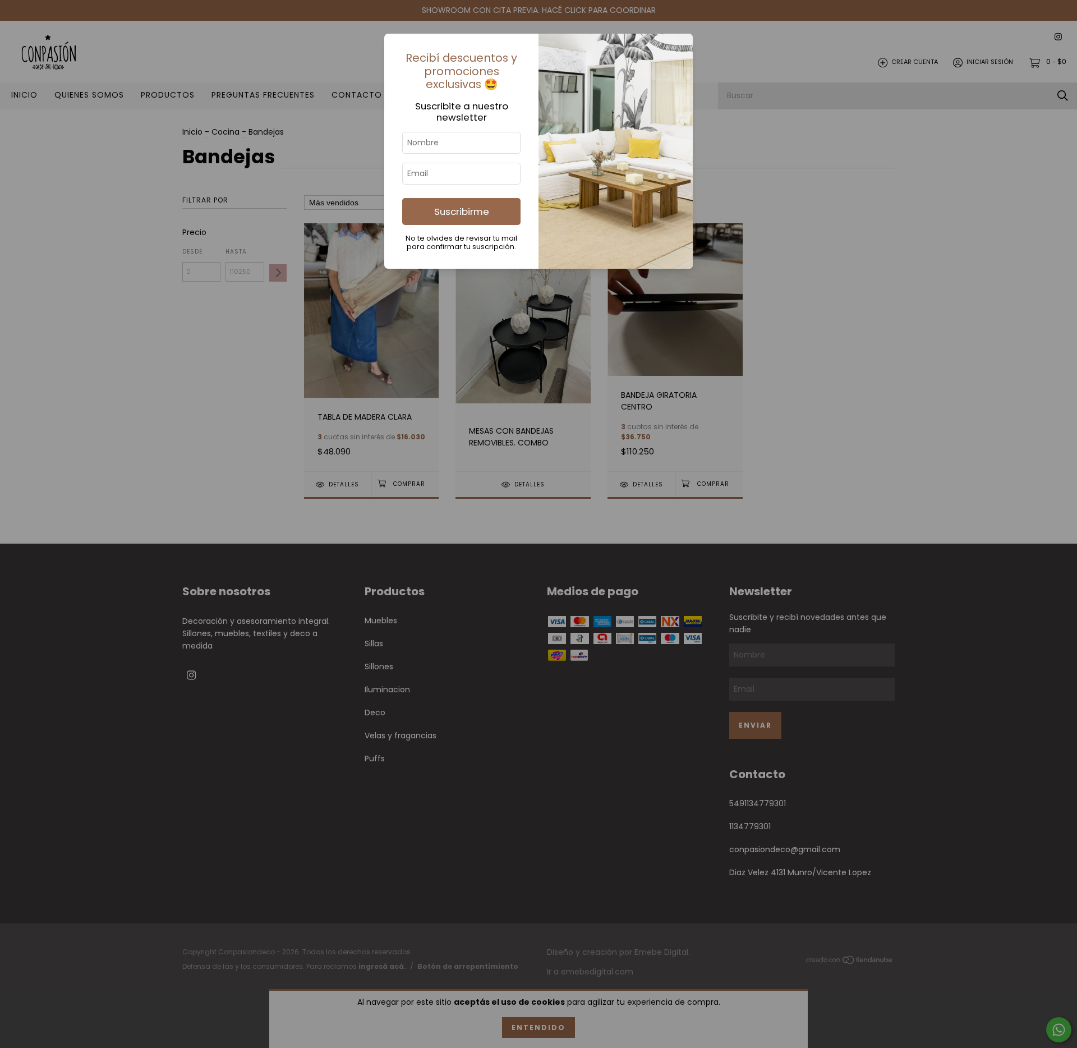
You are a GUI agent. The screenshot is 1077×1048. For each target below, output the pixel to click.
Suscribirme (461, 211)
